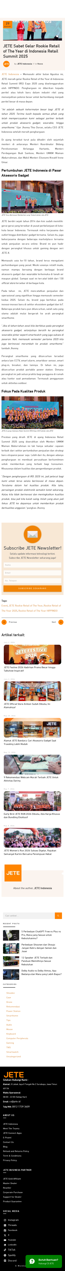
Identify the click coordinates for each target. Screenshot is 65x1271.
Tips (8, 1020)
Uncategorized (13, 1056)
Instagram (13, 1220)
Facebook (12, 1230)
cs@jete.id (14, 1101)
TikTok (11, 1250)
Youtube (12, 1240)
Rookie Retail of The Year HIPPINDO (38, 611)
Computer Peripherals (17, 1038)
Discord (12, 1261)
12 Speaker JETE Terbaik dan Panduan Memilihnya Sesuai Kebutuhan (36, 961)
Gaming (10, 1043)
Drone (9, 1002)
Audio (9, 1025)
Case (8, 997)
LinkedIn (12, 1245)
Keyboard (11, 1034)
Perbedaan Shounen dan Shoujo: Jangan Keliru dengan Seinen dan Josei (39, 948)
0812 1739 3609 (21, 1107)
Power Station (13, 1011)
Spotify (12, 1255)
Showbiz (10, 993)
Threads (12, 1225)
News (40, 64)
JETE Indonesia (24, 64)
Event (5, 605)
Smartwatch (12, 1052)
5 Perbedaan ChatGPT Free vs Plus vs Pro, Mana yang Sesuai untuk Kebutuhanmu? (41, 935)
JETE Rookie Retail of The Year (26, 605)
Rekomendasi (13, 1007)
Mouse (9, 1029)
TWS (8, 1047)
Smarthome (12, 1016)
